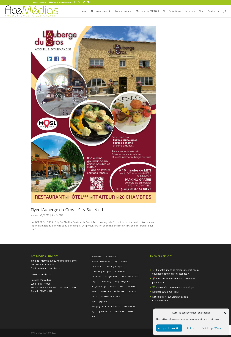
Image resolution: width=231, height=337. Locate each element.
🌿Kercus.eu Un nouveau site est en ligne (173, 287)
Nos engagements (101, 11)
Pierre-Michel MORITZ (110, 296)
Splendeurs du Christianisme (111, 311)
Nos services (122, 11)
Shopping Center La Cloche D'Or (106, 306)
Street (130, 311)
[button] (224, 312)
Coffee (124, 261)
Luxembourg (105, 281)
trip (93, 316)
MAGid (113, 286)
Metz (122, 286)
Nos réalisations (172, 11)
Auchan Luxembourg (101, 261)
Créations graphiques (101, 271)
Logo (94, 281)
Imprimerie (97, 276)
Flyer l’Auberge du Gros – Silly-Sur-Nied (67, 209)
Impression (120, 271)
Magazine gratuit (122, 281)
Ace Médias (97, 256)
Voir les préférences (214, 328)
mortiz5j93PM (42, 215)
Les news (190, 11)
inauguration (111, 276)
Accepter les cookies (169, 328)
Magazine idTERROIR (147, 11)
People (132, 291)
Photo (94, 296)
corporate (96, 266)
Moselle (131, 286)
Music (94, 291)
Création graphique (113, 266)
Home (84, 11)
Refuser (191, 328)
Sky (93, 311)
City (115, 261)
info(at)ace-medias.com (50, 268)
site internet (129, 306)
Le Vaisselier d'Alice (129, 276)
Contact (212, 11)
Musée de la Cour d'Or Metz (113, 291)
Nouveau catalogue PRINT (165, 291)
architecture (111, 256)
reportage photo (99, 301)
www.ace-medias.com (42, 274)
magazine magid (99, 286)
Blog (201, 11)
